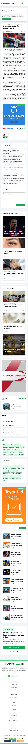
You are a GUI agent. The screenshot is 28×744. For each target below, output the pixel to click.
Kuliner (4, 449)
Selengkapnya (13, 651)
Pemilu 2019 (10, 454)
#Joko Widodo (6, 468)
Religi (9, 449)
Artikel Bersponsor (14, 682)
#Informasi (5, 137)
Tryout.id (7, 429)
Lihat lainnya (22, 398)
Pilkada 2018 (20, 452)
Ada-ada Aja (21, 454)
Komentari (10, 128)
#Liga (19, 468)
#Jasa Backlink (12, 478)
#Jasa (23, 468)
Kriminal (17, 447)
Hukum (22, 447)
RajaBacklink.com (9, 421)
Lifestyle (5, 447)
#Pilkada (5, 480)
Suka (5, 128)
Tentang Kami (14, 689)
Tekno (20, 449)
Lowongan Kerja (13, 452)
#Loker (18, 478)
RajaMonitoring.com (9, 425)
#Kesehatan (18, 466)
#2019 (13, 473)
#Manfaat (5, 470)
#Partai (10, 470)
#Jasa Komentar (6, 473)
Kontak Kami (14, 687)
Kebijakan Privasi (14, 730)
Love (15, 454)
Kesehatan (13, 444)
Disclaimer (14, 728)
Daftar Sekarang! (13, 647)
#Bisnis (15, 470)
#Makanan (5, 478)
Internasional (11, 447)
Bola (8, 444)
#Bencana (5, 475)
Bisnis (19, 444)
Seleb (4, 454)
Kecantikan (14, 449)
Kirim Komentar (20, 205)
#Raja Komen (18, 473)
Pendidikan (5, 452)
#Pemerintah (17, 475)
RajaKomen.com (8, 432)
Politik (4, 444)
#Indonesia (12, 466)
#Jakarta (11, 475)
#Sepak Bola (13, 468)
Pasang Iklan (14, 684)
